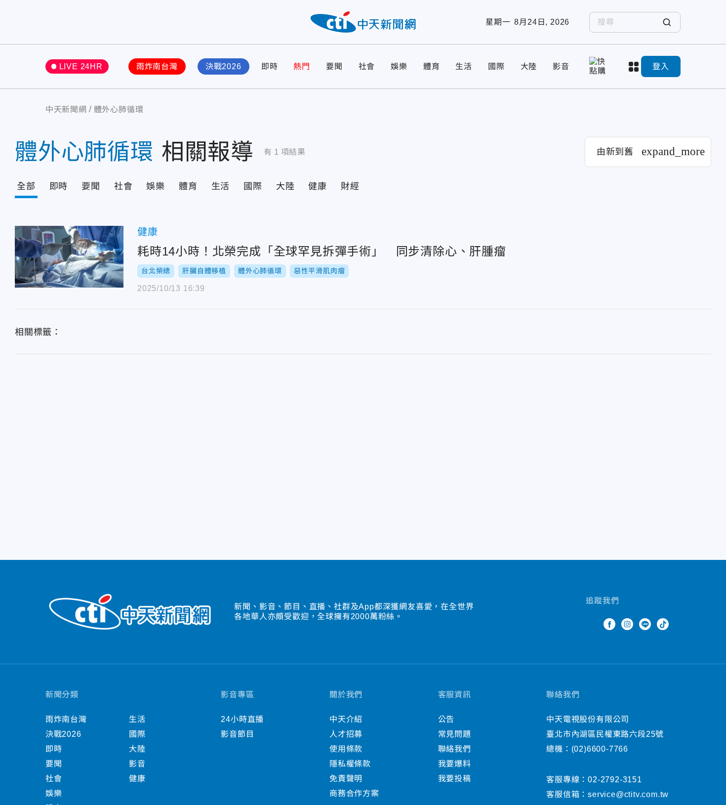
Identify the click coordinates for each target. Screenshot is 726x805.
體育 (431, 66)
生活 (463, 66)
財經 (350, 186)
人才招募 (346, 734)
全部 (26, 186)
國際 (496, 66)
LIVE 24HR (81, 66)
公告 (446, 719)
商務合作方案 (354, 793)
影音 (561, 66)
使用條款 (346, 749)
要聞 (334, 66)
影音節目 (237, 734)
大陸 (529, 66)
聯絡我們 (454, 749)
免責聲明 (346, 778)
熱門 (301, 66)
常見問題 (454, 734)
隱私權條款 (350, 764)
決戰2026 (223, 66)
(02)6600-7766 (599, 749)
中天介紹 (346, 719)
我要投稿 (454, 778)
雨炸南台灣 (157, 66)
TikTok (663, 624)
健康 (317, 186)
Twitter (592, 624)
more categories (635, 67)
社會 (367, 66)
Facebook (609, 624)
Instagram (627, 624)
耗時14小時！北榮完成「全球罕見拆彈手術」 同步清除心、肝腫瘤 (69, 257)
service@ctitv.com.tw (628, 794)
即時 (269, 66)
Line (645, 624)
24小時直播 (242, 719)
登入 (660, 66)
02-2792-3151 (615, 779)
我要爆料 (454, 764)
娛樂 (399, 66)
